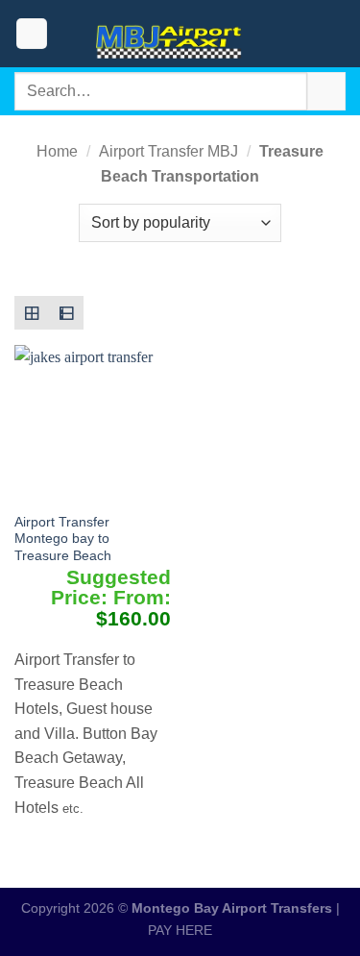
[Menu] (31, 34)
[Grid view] (31, 313)
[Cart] (336, 33)
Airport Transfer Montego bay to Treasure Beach (62, 539)
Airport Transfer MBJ (168, 151)
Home (57, 151)
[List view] (66, 313)
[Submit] (326, 91)
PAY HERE (180, 930)
